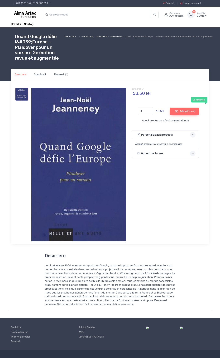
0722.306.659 (40, 3)
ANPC (81, 332)
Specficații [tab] (40, 74)
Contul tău (16, 327)
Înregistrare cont (192, 3)
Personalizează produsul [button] (157, 134)
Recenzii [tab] (61, 74)
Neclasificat (116, 36)
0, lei (201, 14)
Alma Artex (70, 36)
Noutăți (28, 24)
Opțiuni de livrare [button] (152, 153)
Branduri (16, 24)
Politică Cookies (87, 327)
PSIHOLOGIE (87, 36)
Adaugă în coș (187, 111)
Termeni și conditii (20, 336)
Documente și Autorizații (91, 336)
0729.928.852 (23, 3)
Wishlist (170, 3)
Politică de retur (19, 332)
